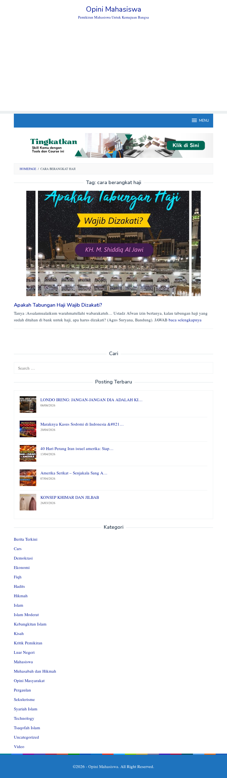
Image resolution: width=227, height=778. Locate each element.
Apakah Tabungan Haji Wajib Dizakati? (58, 305)
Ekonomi (22, 567)
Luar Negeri (24, 652)
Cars (18, 548)
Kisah (19, 633)
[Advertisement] (113, 72)
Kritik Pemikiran (28, 642)
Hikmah (21, 595)
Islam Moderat (26, 614)
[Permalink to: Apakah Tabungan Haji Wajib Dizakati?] (113, 243)
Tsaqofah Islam (27, 727)
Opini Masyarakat (29, 680)
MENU (204, 120)
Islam (18, 605)
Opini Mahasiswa (113, 9)
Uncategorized (26, 737)
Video (19, 746)
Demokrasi (23, 558)
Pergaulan (22, 690)
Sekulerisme (24, 699)
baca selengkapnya (185, 319)
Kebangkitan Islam (30, 624)
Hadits (19, 586)
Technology (24, 718)
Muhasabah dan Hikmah (35, 671)
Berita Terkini (25, 539)
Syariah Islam (25, 708)
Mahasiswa (23, 661)
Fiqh (18, 576)
